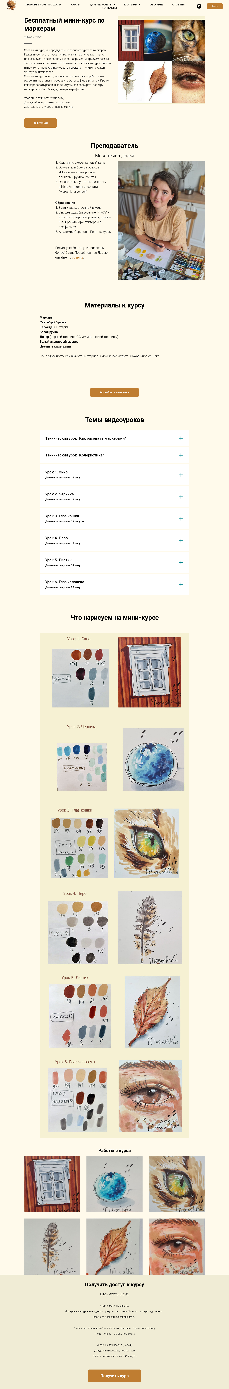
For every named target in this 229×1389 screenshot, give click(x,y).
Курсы (75, 4)
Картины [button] (131, 4)
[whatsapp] (199, 6)
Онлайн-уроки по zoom (43, 4)
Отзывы (178, 4)
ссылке (77, 257)
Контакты (109, 7)
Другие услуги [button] (101, 4)
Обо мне (156, 4)
